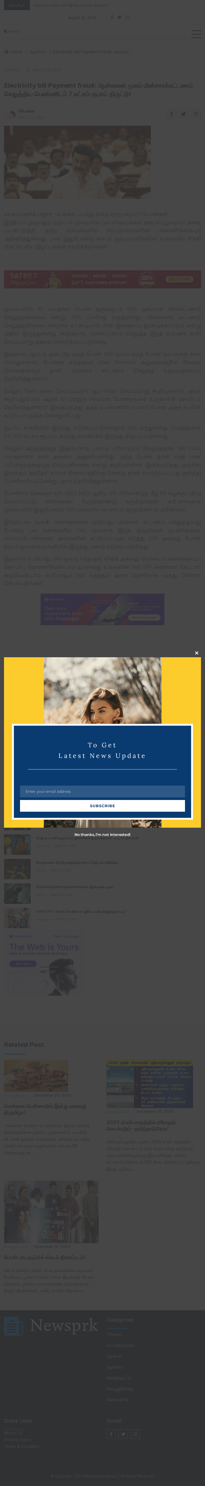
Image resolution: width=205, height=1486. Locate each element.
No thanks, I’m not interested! (102, 834)
